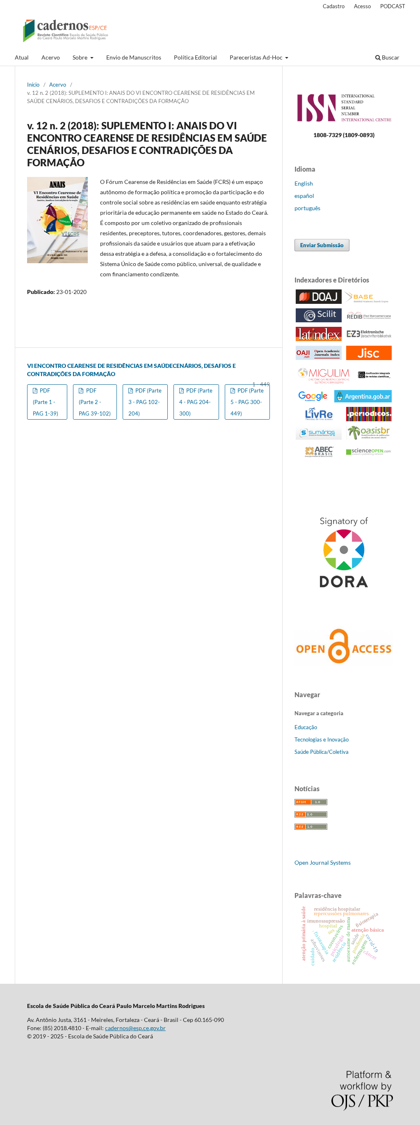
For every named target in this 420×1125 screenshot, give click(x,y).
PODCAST (392, 6)
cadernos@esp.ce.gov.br (135, 1027)
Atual (22, 57)
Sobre (81, 57)
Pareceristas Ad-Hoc (257, 57)
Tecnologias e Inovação (321, 739)
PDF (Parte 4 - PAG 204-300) (195, 402)
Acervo (50, 57)
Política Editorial (195, 57)
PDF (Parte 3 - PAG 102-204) (145, 402)
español (304, 195)
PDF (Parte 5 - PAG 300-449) (247, 402)
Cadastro (334, 6)
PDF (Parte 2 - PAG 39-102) (95, 402)
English (303, 183)
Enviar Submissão (322, 245)
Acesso (362, 6)
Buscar (390, 57)
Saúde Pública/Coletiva (321, 751)
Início (33, 84)
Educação (305, 727)
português (307, 207)
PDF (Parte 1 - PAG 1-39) (45, 402)
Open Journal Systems (322, 862)
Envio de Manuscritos (133, 57)
